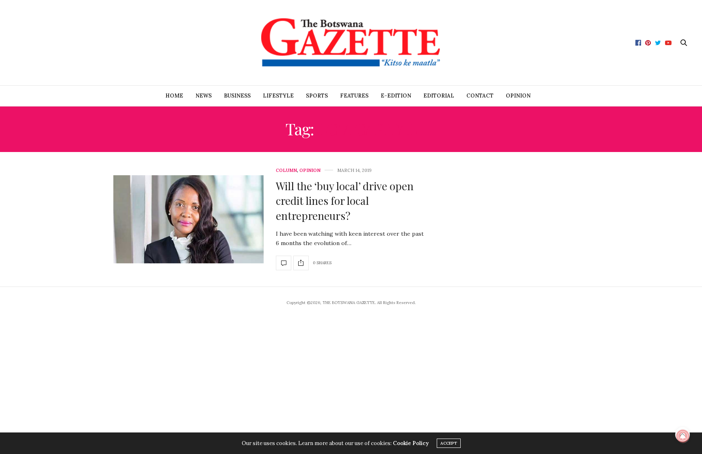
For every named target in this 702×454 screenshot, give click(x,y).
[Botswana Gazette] (351, 42)
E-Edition (396, 95)
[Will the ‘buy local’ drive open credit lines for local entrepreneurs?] (188, 219)
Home (174, 95)
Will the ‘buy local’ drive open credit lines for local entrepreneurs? (345, 201)
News (203, 95)
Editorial (438, 95)
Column (286, 170)
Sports (317, 95)
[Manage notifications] (682, 436)
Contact (480, 95)
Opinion (518, 95)
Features (354, 95)
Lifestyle (278, 95)
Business (237, 95)
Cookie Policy (411, 443)
